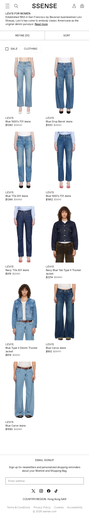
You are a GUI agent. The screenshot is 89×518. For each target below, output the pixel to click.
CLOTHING (30, 48)
